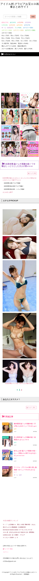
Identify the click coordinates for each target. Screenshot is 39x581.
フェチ (18, 27)
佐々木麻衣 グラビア (18, 535)
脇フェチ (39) (32, 173)
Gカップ (6, 41)
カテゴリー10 (28, 27)
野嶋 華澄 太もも (30, 524)
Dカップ (6, 38)
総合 (5, 22)
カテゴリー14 (7, 33)
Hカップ (15, 41)
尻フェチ (19, 48)
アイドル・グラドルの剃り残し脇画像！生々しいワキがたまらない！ (25, 469)
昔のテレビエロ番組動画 (10, 527)
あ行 (13, 22)
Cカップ (25, 35)
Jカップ (33, 41)
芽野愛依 (31, 532)
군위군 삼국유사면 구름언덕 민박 (18, 532)
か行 (20, 22)
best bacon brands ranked (10, 530)
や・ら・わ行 (7, 27)
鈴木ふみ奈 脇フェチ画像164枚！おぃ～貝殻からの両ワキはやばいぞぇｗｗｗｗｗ (25, 453)
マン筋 (5, 43)
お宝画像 (11, 524)
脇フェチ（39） (31, 407)
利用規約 (26, 574)
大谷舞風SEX (22, 527)
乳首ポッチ (23, 43)
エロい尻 (5, 532)
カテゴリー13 (30, 30)
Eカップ (15, 38)
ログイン (5, 552)
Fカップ (25, 38)
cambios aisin (7, 535)
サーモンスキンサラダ (25, 530)
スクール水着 (7, 48)
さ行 (28, 22)
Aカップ (5, 35)
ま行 (27, 25)
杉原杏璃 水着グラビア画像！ (12, 183)
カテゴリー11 (7, 30)
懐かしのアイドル (9, 46)
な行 (12, 25)
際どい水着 (20, 524)
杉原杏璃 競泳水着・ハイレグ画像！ (14, 189)
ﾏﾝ (3, 524)
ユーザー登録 (8, 549)
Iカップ (24, 41)
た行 (5, 25)
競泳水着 (22, 46)
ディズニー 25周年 (8, 537)
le (15, 524)
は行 (20, 25)
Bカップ (15, 35)
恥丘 (13, 43)
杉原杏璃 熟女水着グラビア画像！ (14, 186)
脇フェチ (28, 48)
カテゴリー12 (18, 30)
